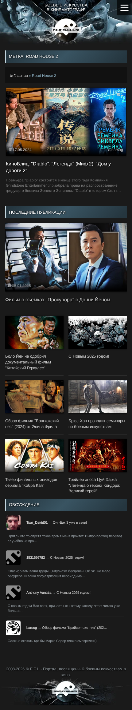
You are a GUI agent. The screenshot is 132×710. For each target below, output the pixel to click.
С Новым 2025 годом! (67, 557)
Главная (21, 75)
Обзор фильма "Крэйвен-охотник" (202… (74, 627)
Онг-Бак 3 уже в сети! (70, 522)
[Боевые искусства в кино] (66, 30)
